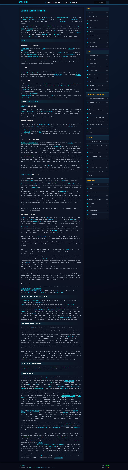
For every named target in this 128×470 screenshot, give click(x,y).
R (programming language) (97, 124)
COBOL (97, 128)
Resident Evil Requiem (97, 184)
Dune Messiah (97, 42)
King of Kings (63, 56)
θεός (36, 384)
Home (48, 2)
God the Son (35, 187)
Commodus (38, 184)
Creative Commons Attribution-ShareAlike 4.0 (37, 467)
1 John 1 (28, 60)
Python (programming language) (97, 98)
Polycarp (44, 25)
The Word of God (25, 227)
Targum (43, 456)
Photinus (23, 304)
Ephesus (50, 27)
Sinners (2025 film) (97, 55)
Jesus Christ (47, 17)
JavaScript (97, 106)
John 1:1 (26, 52)
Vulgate (46, 377)
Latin (54, 377)
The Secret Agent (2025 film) (97, 85)
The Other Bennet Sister (97, 156)
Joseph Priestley (36, 369)
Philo (44, 48)
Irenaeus (29, 30)
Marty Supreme (97, 70)
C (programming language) (97, 102)
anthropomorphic (58, 458)
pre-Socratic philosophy (61, 437)
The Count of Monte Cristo (97, 39)
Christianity (25, 17)
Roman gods (30, 180)
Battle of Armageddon (33, 56)
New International (39, 19)
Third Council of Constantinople (55, 310)
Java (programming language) (97, 121)
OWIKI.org (23, 465)
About (66, 2)
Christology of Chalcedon (65, 317)
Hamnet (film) (97, 59)
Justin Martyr (47, 124)
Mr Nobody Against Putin (97, 67)
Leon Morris (35, 73)
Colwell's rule (35, 411)
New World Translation (46, 386)
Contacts (75, 2)
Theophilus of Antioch (63, 86)
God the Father (62, 191)
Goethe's (52, 446)
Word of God (66, 367)
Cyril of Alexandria (25, 288)
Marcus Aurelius (25, 184)
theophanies (69, 126)
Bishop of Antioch (30, 111)
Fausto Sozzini (26, 367)
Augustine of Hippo (25, 97)
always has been (42, 236)
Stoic (40, 131)
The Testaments (97, 46)
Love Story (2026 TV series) (97, 167)
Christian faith (71, 184)
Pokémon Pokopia (97, 196)
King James (31, 19)
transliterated (63, 21)
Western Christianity (69, 380)
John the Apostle (51, 25)
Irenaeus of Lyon (31, 25)
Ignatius (24, 106)
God (54, 30)
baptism (78, 32)
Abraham (35, 221)
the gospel (78, 74)
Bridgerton (97, 175)
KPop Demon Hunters (97, 74)
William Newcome (38, 388)
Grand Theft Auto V (97, 214)
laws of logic (34, 441)
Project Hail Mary (97, 16)
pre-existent (60, 17)
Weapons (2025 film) (97, 63)
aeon (29, 292)
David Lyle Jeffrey (25, 73)
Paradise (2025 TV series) (97, 153)
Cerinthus (29, 27)
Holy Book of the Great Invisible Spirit (33, 290)
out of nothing (57, 146)
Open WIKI (23, 2)
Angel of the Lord (34, 126)
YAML (97, 132)
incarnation (71, 48)
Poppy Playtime (97, 218)
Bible (58, 19)
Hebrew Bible (42, 379)
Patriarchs (72, 219)
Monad (42, 292)
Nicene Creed (40, 427)
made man (54, 230)
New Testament (61, 52)
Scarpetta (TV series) (97, 149)
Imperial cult (62, 180)
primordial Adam (59, 292)
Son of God (70, 143)
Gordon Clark (27, 437)
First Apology (27, 131)
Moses (79, 219)
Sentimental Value (97, 78)
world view (40, 442)
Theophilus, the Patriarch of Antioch (29, 143)
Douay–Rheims (24, 19)
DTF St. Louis (97, 164)
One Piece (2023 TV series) (97, 145)
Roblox (97, 207)
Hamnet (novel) (97, 27)
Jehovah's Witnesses (61, 386)
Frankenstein (97, 31)
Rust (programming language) (97, 117)
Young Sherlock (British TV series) (97, 171)
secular (77, 441)
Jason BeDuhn (64, 388)
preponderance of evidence (68, 395)
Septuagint (45, 84)
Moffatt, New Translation (58, 444)
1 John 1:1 (62, 58)
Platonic (23, 311)
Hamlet (97, 24)
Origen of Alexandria (26, 95)
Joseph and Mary (44, 259)
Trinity (75, 17)
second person (66, 17)
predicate (29, 411)
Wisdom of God (33, 93)
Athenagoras (26, 175)
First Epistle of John (43, 58)
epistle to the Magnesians (46, 111)
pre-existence (53, 367)
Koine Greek (26, 377)
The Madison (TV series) (97, 141)
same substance (39, 302)
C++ (97, 113)
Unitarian (73, 386)
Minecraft (97, 203)
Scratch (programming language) (97, 110)
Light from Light (56, 427)
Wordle (97, 188)
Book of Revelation (32, 36)
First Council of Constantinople (30, 300)
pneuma (56, 97)
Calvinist (40, 437)
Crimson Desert (97, 192)
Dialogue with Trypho (29, 130)
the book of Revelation (31, 54)
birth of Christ (70, 304)
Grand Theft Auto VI (97, 210)
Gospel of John (74, 19)
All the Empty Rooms (97, 89)
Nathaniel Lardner (25, 369)
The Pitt (97, 160)
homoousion (77, 427)
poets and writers (28, 156)
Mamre (41, 221)
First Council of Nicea (39, 310)
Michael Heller (24, 359)
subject (27, 58)
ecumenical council (59, 308)
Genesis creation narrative (51, 86)
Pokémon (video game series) (97, 199)
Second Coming (71, 54)
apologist (41, 124)
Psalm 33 (27, 86)
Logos (31, 17)
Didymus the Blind (37, 288)
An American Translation (43, 444)
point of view (71, 336)
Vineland (97, 12)
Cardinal (31, 327)
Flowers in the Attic (97, 35)
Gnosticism (58, 290)
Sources (57, 2)
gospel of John (58, 74)
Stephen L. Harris (25, 48)
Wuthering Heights (97, 20)
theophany (51, 219)
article (50, 382)
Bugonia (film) (97, 82)
